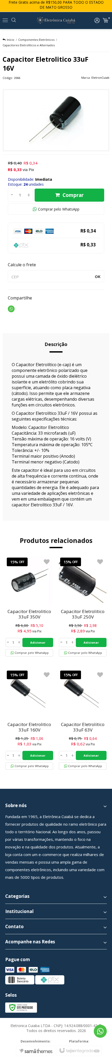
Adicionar (37, 642)
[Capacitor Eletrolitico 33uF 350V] (29, 606)
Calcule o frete (22, 265)
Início (10, 40)
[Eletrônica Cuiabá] (56, 20)
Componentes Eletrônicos (36, 40)
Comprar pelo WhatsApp (58, 209)
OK (98, 276)
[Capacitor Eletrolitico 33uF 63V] (83, 719)
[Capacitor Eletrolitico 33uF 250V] (83, 606)
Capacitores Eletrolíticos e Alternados (29, 45)
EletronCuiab (100, 78)
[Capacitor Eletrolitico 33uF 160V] (29, 719)
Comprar (73, 195)
